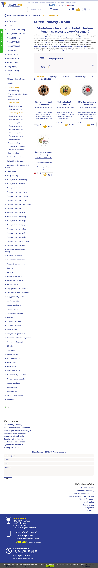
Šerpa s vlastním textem (15, 280)
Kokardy (10, 272)
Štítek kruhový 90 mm (16, 129)
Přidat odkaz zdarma (51, 2)
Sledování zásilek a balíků (14, 442)
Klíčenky (10, 346)
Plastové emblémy (14, 143)
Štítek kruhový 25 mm (16, 106)
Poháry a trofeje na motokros (17, 196)
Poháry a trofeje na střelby (16, 217)
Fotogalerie (89, 508)
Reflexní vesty (12, 391)
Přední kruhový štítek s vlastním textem (18, 95)
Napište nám (68, 2)
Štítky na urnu (12, 317)
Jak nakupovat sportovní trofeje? (17, 431)
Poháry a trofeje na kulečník (17, 188)
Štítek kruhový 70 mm (16, 123)
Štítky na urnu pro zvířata (16, 334)
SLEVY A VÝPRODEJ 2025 (16, 30)
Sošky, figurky (12, 67)
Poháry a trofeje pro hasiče (17, 237)
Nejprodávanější (80, 76)
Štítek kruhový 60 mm (16, 119)
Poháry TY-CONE (13, 54)
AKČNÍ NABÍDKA (13, 21)
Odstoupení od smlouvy (84, 493)
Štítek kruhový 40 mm (50, 15)
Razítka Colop (12, 399)
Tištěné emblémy (13, 99)
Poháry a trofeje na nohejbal (17, 200)
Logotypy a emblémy (20, 15)
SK (59, 5)
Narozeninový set (13, 383)
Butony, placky (12, 354)
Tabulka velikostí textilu (13, 439)
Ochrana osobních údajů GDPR (81, 496)
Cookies (90, 511)
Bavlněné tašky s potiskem (17, 375)
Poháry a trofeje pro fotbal (16, 229)
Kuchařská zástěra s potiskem (18, 293)
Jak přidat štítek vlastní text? (15, 433)
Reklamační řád (87, 488)
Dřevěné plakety (13, 171)
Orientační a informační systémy (19, 338)
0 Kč (84, 9)
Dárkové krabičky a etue (15, 161)
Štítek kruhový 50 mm (16, 116)
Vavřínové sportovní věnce (16, 264)
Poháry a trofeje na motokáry (17, 192)
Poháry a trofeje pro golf (16, 233)
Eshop (32, 2)
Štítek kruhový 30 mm (16, 109)
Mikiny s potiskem (13, 371)
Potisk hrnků (11, 362)
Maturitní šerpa (12, 284)
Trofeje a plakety (13, 71)
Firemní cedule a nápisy (15, 342)
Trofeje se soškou (13, 75)
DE (62, 5)
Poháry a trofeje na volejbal (17, 221)
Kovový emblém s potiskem (16, 146)
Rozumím (50, 566)
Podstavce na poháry (14, 256)
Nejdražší (66, 76)
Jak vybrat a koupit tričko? (14, 436)
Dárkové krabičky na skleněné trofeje (17, 166)
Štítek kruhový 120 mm (16, 136)
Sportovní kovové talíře (15, 157)
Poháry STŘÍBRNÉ (13, 46)
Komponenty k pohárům (16, 260)
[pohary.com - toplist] (8, 407)
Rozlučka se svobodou (15, 395)
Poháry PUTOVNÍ (13, 58)
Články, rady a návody (13, 425)
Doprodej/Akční (46, 79)
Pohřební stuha (12, 309)
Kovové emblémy (13, 91)
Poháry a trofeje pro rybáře (17, 212)
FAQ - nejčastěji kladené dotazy (17, 428)
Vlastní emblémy (35, 15)
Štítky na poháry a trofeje (16, 79)
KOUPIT (49, 127)
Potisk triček (11, 367)
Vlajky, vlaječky (12, 176)
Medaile (10, 83)
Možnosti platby (87, 502)
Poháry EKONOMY (13, 38)
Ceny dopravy (88, 505)
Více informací (90, 564)
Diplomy (10, 268)
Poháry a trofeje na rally (15, 208)
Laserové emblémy (14, 139)
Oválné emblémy (13, 153)
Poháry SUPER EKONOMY (16, 34)
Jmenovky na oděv (14, 326)
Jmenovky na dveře (14, 321)
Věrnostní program (86, 499)
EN (65, 5)
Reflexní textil (12, 387)
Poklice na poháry (13, 63)
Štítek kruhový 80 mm (16, 126)
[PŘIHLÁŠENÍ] (69, 9)
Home (29, 2)
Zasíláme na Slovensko (40, 2)
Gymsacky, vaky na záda (15, 379)
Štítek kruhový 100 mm (16, 133)
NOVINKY (10, 26)
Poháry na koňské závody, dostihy (15, 251)
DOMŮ (9, 15)
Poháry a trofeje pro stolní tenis (18, 241)
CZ (56, 5)
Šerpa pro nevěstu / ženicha (17, 289)
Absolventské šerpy (14, 301)
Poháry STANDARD (13, 42)
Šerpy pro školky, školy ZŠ (16, 297)
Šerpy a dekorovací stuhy (16, 276)
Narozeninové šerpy (14, 305)
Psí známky (11, 350)
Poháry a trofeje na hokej (16, 184)
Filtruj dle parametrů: (56, 58)
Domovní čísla (12, 330)
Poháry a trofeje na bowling (17, 180)
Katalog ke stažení (11, 448)
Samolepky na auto (14, 358)
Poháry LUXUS (12, 50)
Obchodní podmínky (85, 491)
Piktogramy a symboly (15, 313)
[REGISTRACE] (73, 9)
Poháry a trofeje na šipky (16, 225)
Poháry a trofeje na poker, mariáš (19, 204)
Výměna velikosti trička (13, 445)
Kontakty (74, 2)
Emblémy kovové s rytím (16, 149)
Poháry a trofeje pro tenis (16, 245)
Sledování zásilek (60, 2)
